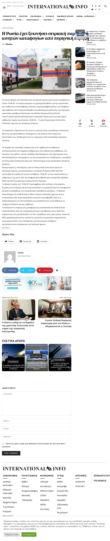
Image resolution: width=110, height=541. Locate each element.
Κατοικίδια (62, 495)
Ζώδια (43, 495)
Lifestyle (44, 481)
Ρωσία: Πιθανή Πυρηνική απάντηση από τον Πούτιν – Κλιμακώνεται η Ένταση (56, 323)
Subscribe (103, 120)
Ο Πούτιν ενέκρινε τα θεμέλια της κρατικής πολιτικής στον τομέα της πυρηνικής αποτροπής (18, 327)
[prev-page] (4, 376)
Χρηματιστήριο (10, 502)
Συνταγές (44, 509)
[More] (57, 270)
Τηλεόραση (27, 500)
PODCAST (80, 486)
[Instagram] (99, 9)
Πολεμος (13, 362)
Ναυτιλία (7, 497)
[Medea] (10, 257)
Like (80, 120)
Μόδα (43, 504)
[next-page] (8, 376)
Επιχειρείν (8, 516)
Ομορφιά (61, 500)
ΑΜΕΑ (60, 481)
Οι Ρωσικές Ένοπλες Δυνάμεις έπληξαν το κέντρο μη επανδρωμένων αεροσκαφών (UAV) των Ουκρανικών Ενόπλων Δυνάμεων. (97, 67)
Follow (91, 120)
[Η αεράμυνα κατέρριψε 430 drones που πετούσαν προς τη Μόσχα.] (13, 357)
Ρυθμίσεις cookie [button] (11, 534)
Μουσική (26, 495)
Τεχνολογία (8, 506)
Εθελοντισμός (47, 490)
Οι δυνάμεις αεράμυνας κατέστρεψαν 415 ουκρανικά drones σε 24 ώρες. (60, 366)
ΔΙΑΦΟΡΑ (80, 481)
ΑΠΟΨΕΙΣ (81, 475)
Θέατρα (25, 486)
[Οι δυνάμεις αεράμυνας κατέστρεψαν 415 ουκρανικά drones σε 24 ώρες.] (80, 52)
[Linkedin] (99, 5)
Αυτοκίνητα (45, 486)
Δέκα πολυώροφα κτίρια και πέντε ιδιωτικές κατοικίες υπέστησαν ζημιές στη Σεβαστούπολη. (97, 98)
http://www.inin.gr (24, 256)
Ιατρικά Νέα (62, 490)
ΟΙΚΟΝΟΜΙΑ (10, 475)
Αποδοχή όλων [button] (29, 534)
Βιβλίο (25, 481)
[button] (105, 6)
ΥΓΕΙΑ (60, 475)
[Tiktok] (96, 9)
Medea (9, 44)
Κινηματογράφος (30, 490)
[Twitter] (96, 5)
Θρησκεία (44, 500)
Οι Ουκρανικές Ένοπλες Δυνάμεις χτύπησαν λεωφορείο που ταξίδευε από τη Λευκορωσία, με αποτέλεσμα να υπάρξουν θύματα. (37, 364)
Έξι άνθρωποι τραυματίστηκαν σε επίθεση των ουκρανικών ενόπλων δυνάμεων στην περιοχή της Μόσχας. (96, 84)
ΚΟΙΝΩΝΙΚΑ (47, 475)
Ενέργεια (7, 511)
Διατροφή (62, 486)
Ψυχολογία (62, 512)
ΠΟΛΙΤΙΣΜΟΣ (29, 475)
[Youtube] (92, 9)
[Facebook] (92, 5)
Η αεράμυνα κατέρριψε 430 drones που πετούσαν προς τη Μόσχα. (13, 367)
